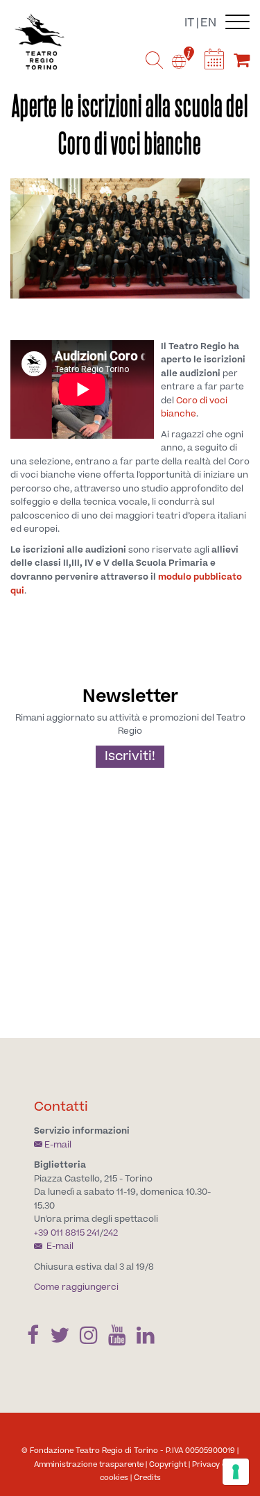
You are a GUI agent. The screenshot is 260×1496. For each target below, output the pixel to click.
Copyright (168, 1464)
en (208, 23)
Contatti (61, 1107)
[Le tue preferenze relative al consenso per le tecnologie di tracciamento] (236, 1472)
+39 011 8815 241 (67, 1233)
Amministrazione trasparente (89, 1464)
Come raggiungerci (76, 1287)
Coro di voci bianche (194, 407)
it (189, 23)
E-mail (57, 1144)
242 (110, 1233)
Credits (147, 1477)
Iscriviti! (130, 756)
